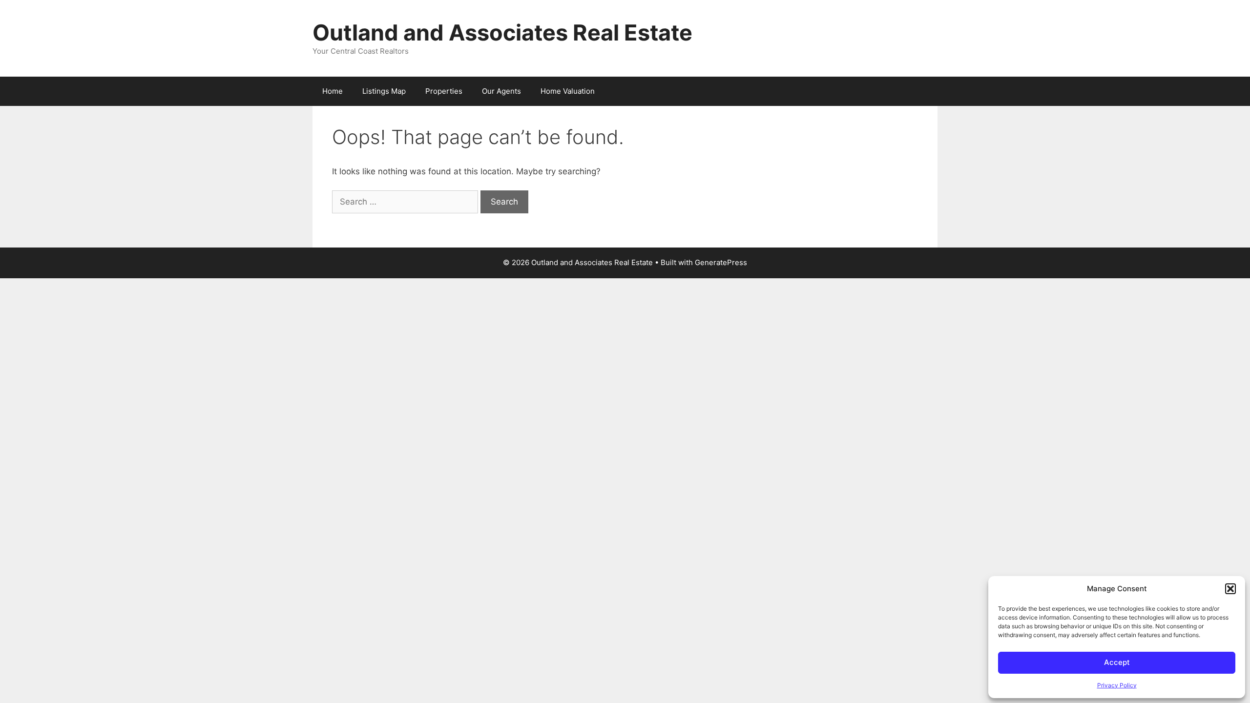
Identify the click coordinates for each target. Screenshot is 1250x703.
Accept (1117, 662)
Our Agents (501, 91)
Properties (443, 91)
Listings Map (384, 91)
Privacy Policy (1117, 685)
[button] (1230, 589)
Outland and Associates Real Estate (502, 32)
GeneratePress (721, 262)
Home (332, 91)
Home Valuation (568, 91)
